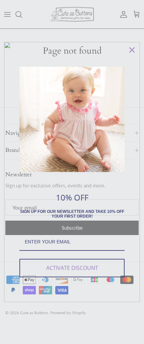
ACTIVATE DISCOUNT (72, 268)
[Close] (132, 50)
